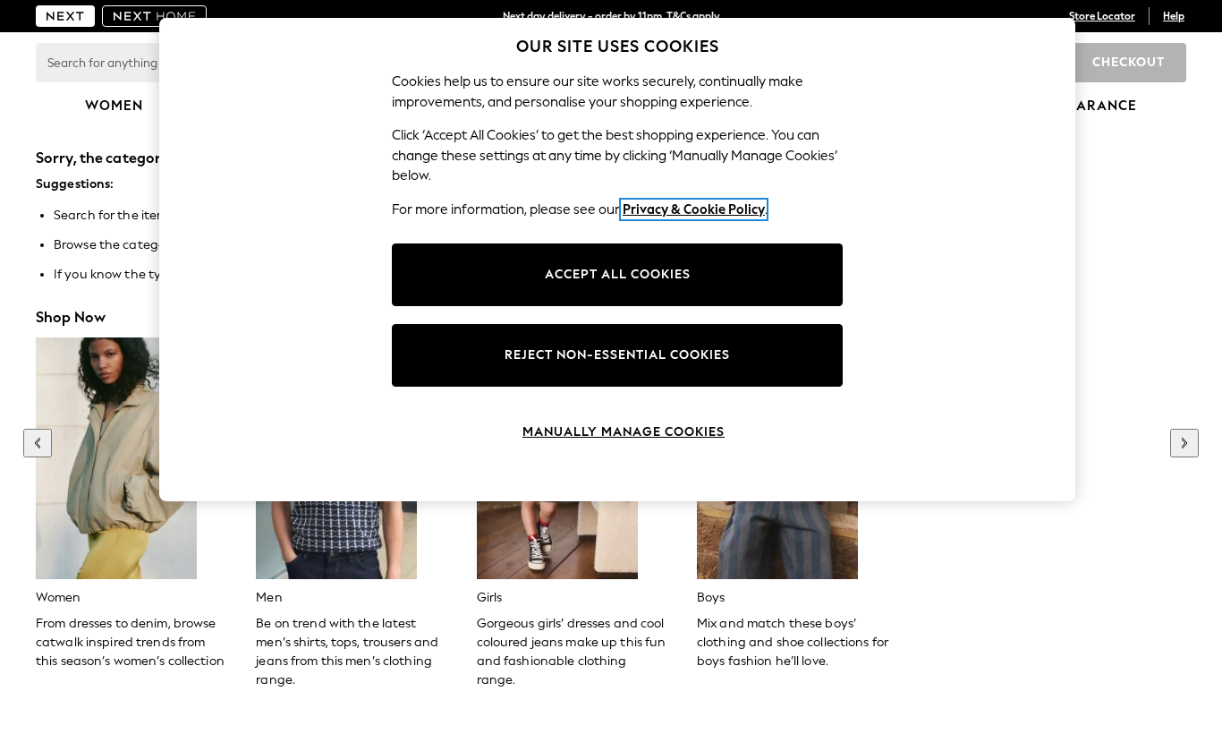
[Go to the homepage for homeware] (155, 16)
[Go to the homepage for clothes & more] (65, 16)
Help (1173, 16)
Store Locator (1102, 16)
